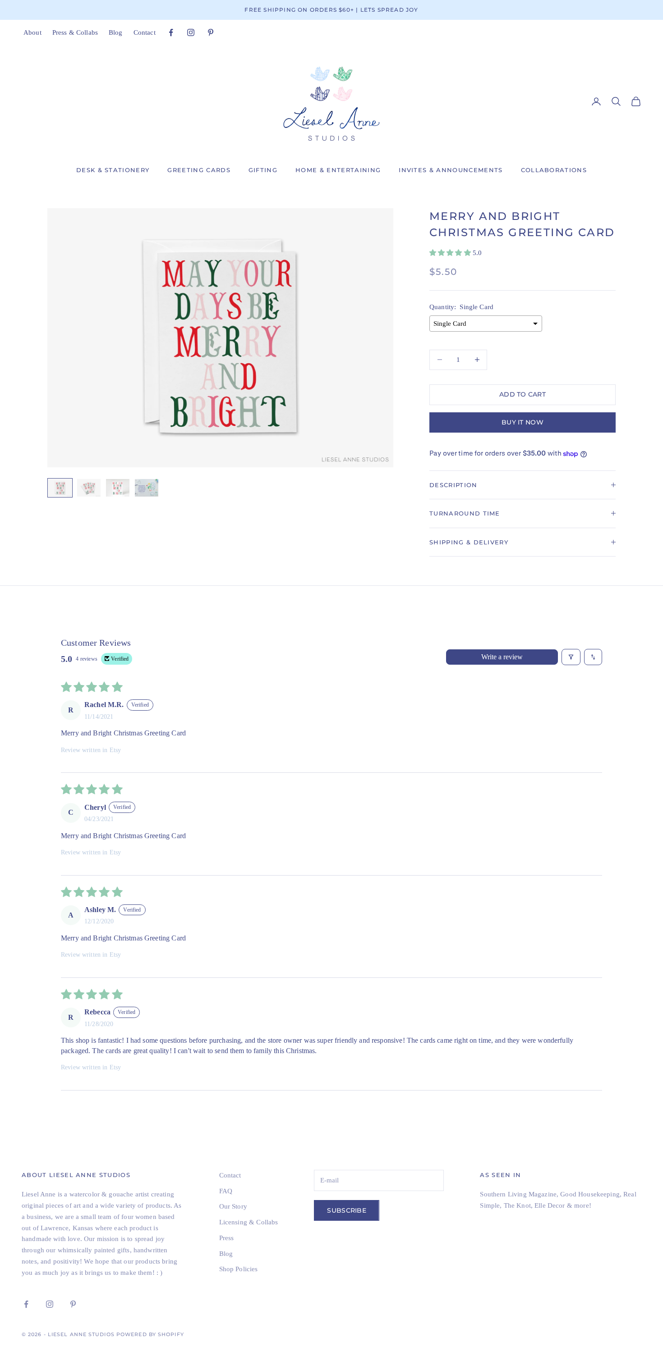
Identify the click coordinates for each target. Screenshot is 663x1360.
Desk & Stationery (112, 169)
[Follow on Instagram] (190, 32)
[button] (451, 252)
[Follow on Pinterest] (210, 32)
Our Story (233, 1206)
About (32, 32)
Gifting (263, 169)
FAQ (225, 1191)
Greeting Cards (198, 169)
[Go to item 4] (146, 487)
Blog (116, 32)
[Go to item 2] (88, 487)
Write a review (502, 657)
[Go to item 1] (60, 487)
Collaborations (554, 169)
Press (226, 1237)
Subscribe (346, 1210)
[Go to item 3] (117, 487)
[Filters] (571, 657)
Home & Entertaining (338, 169)
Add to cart (522, 394)
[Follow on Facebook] (170, 32)
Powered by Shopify (150, 1334)
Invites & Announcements (450, 169)
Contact (145, 32)
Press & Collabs (75, 32)
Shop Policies (238, 1269)
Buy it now (522, 422)
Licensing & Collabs (248, 1222)
